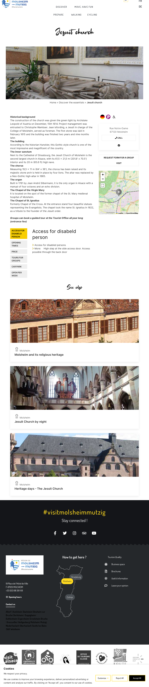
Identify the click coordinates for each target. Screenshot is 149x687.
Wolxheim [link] (15, 629)
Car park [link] (17, 266)
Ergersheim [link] (23, 618)
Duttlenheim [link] (11, 618)
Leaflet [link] (120, 213)
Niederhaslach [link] (12, 625)
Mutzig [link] (43, 622)
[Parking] (108, 117)
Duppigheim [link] (30, 615)
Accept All (137, 678)
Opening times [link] (16, 244)
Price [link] (15, 251)
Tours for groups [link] (17, 259)
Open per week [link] (17, 274)
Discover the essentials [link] (71, 102)
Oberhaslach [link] (25, 625)
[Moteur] (114, 117)
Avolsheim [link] (17, 611)
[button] (118, 192)
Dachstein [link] (27, 611)
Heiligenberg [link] (24, 622)
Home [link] (53, 102)
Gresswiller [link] (12, 622)
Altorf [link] (8, 611)
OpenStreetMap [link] (132, 213)
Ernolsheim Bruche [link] (39, 618)
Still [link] (8, 629)
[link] (61, 7)
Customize (102, 678)
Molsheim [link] (35, 622)
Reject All (120, 678)
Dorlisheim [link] (18, 615)
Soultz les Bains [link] (39, 625)
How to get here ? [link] (74, 557)
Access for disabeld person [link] (18, 233)
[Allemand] (102, 117)
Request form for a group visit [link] (119, 160)
